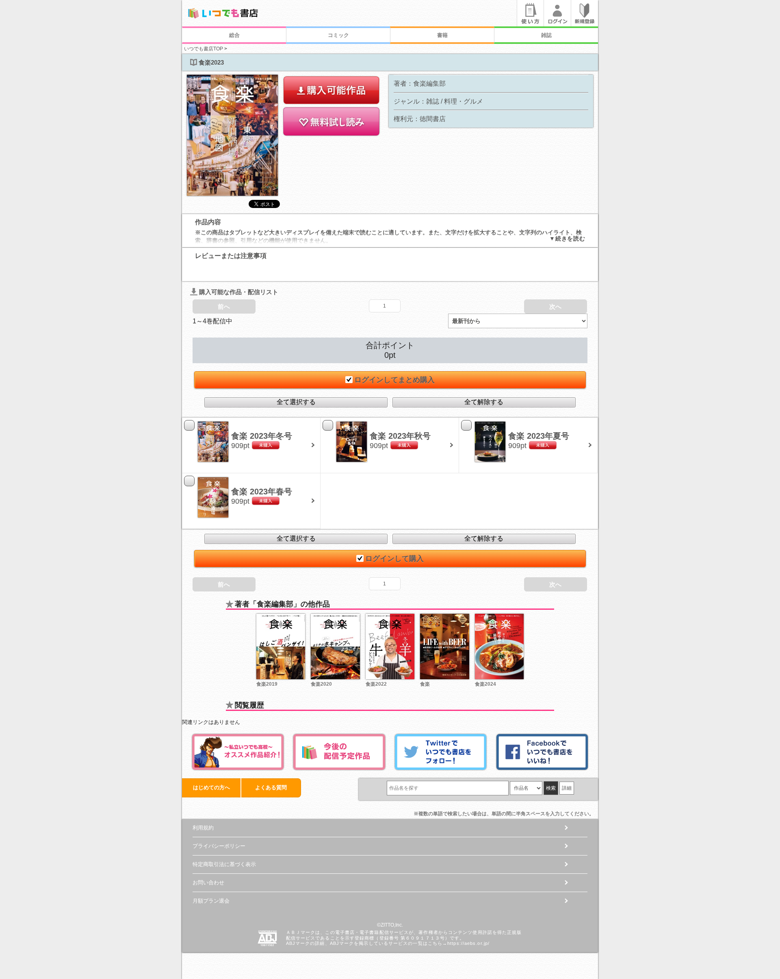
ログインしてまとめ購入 (394, 380)
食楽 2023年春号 (261, 491)
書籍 (442, 35)
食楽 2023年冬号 (261, 435)
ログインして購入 (394, 558)
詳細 (567, 788)
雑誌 (546, 35)
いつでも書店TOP (203, 49)
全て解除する (483, 402)
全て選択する (296, 402)
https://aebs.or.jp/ (468, 943)
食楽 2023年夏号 (538, 435)
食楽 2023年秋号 (400, 435)
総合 (234, 35)
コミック (338, 35)
